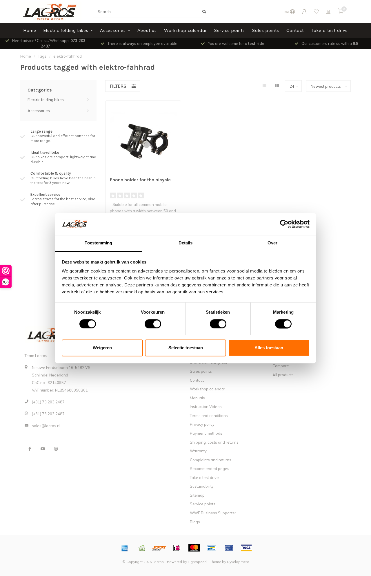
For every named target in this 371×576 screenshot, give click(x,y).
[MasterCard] (194, 548)
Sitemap (197, 495)
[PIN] (229, 548)
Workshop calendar (185, 30)
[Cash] (142, 548)
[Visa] (246, 548)
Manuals (197, 398)
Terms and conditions (209, 415)
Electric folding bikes (65, 30)
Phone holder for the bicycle (140, 179)
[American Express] (124, 548)
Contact (295, 30)
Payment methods (206, 433)
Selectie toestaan (185, 347)
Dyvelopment (238, 561)
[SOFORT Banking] (159, 548)
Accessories (113, 30)
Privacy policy (202, 424)
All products (283, 374)
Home (29, 30)
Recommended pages (209, 468)
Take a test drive (329, 30)
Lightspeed (197, 561)
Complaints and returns (210, 460)
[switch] (148, 323)
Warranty (198, 451)
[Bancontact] (211, 548)
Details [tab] (186, 243)
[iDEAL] (177, 548)
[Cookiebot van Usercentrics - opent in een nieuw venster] (284, 224)
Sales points (265, 30)
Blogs (195, 522)
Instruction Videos (206, 406)
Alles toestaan (268, 347)
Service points (229, 30)
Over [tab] (272, 243)
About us (147, 30)
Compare (280, 365)
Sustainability (202, 486)
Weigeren (102, 347)
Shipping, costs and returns (214, 442)
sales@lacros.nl (46, 425)
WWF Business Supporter (213, 513)
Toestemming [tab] (98, 243)
